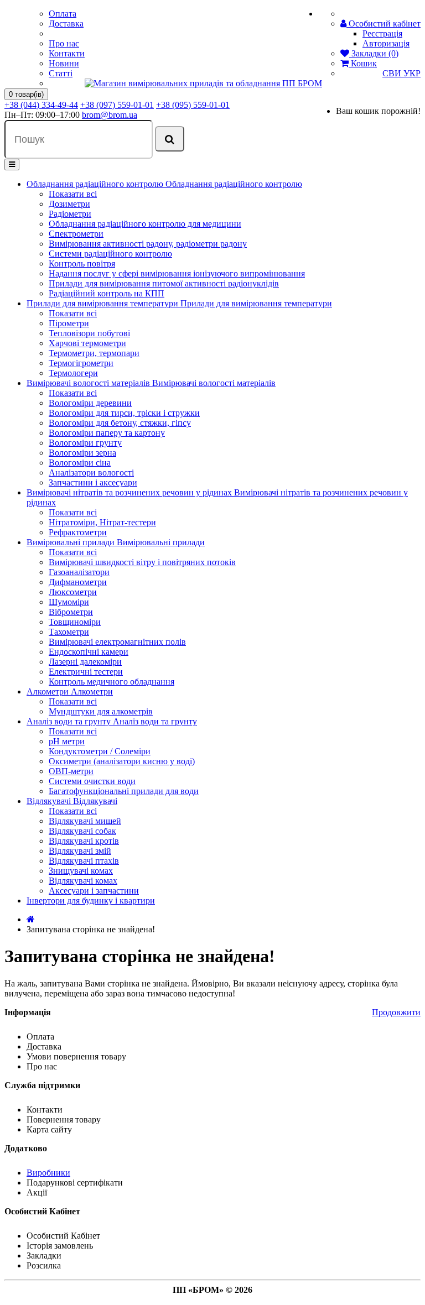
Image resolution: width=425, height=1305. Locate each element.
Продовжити (396, 1012)
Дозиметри (69, 203)
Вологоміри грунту (85, 442)
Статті (60, 73)
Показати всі (73, 194)
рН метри (67, 741)
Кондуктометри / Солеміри (100, 751)
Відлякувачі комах (83, 880)
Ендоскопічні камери (88, 651)
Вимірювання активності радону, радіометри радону (148, 243)
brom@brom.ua (109, 114)
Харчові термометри (87, 343)
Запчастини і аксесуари (93, 482)
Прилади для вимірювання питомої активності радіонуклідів (164, 283)
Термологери (73, 373)
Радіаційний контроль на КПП (106, 293)
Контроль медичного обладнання (111, 681)
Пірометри (69, 323)
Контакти (67, 53)
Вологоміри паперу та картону (107, 432)
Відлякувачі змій (80, 850)
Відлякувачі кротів (84, 840)
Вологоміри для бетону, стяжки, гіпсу (120, 422)
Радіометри (70, 213)
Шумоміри (69, 602)
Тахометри (69, 631)
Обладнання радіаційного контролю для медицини (145, 223)
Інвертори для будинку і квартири (91, 900)
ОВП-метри (71, 771)
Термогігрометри (81, 363)
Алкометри (49, 691)
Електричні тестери (86, 671)
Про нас (64, 43)
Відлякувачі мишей (85, 821)
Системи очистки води (92, 781)
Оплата (62, 13)
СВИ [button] (392, 73)
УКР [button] (412, 73)
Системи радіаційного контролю (110, 253)
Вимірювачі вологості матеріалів (89, 383)
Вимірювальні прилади (72, 542)
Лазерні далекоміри (85, 661)
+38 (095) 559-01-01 (193, 104)
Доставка (66, 23)
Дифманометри (78, 582)
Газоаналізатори (79, 572)
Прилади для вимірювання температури (103, 303)
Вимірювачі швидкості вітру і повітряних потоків (142, 562)
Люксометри (73, 592)
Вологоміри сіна (80, 462)
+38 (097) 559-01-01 (117, 104)
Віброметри (71, 612)
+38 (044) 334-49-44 (41, 104)
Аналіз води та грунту (70, 721)
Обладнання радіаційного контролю (96, 184)
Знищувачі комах (81, 870)
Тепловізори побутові (89, 333)
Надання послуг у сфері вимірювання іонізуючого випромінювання (177, 273)
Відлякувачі (50, 801)
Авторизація (386, 43)
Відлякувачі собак (82, 831)
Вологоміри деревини (90, 403)
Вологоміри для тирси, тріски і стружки (124, 412)
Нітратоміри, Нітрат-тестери (102, 522)
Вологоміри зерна (82, 452)
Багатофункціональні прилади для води (124, 791)
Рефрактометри (78, 532)
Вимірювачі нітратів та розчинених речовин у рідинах (130, 492)
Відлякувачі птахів (84, 860)
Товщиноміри (75, 622)
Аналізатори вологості (91, 472)
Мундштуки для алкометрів (101, 711)
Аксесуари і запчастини (94, 890)
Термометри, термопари (94, 353)
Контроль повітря (82, 263)
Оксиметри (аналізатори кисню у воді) (122, 761)
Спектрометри (76, 233)
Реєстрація (382, 33)
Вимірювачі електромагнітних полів (117, 641)
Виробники (48, 1172)
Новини (64, 63)
